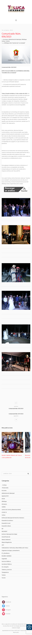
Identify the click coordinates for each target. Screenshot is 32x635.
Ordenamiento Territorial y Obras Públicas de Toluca (15, 548)
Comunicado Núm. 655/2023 (16, 409)
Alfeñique (24, 39)
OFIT (3, 545)
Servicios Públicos (6, 561)
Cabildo (4, 507)
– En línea (4, 485)
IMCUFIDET (4, 531)
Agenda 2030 (5, 496)
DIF (2, 529)
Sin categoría (5, 567)
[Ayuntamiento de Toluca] (16, 9)
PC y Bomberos (5, 553)
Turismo (8, 41)
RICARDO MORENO (6, 556)
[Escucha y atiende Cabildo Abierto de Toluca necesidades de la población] (16, 442)
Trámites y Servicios (7, 570)
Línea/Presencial (6, 537)
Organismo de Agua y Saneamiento (11, 551)
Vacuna (3, 578)
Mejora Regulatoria (7, 542)
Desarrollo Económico (7, 521)
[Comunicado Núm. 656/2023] (16, 55)
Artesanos (4, 504)
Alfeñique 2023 (8, 43)
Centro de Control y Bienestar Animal (11, 510)
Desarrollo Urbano (6, 526)
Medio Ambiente (6, 540)
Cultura (3, 41)
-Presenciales (5, 488)
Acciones (5, 39)
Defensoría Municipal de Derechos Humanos (13, 518)
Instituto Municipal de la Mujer (9, 534)
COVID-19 (4, 512)
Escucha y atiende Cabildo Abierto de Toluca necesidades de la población (15, 456)
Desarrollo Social (6, 523)
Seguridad (4, 559)
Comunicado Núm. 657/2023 (16, 414)
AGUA (3, 499)
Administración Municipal (14, 39)
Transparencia (5, 572)
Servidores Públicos (7, 564)
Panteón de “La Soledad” (18, 43)
